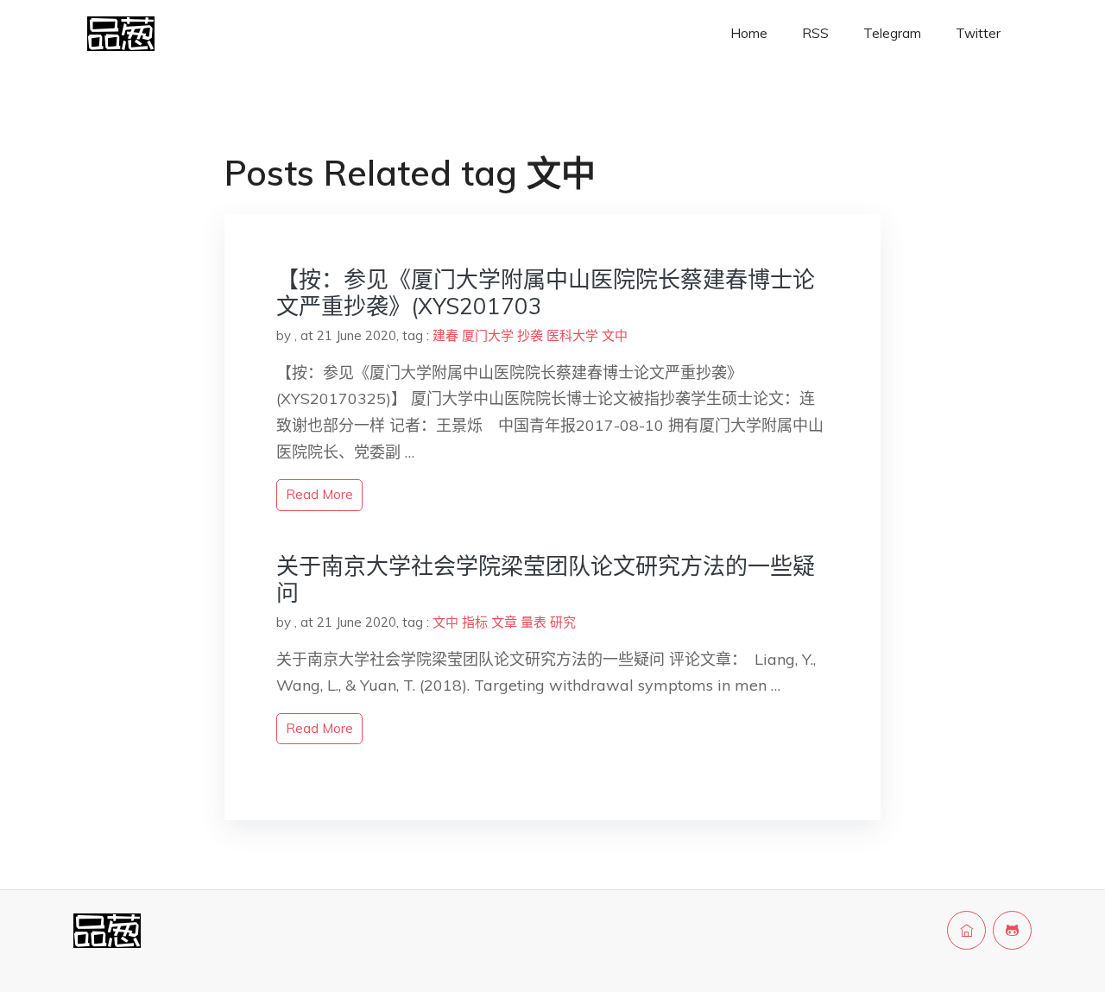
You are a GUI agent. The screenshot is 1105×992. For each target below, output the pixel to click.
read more (319, 494)
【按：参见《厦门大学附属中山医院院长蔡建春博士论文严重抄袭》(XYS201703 (545, 292)
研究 (563, 622)
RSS (815, 33)
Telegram (892, 33)
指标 (475, 622)
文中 (615, 335)
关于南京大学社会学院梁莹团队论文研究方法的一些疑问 (545, 579)
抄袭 (530, 335)
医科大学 (572, 335)
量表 (533, 622)
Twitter (978, 33)
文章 (504, 622)
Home (748, 33)
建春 (445, 335)
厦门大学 (488, 335)
